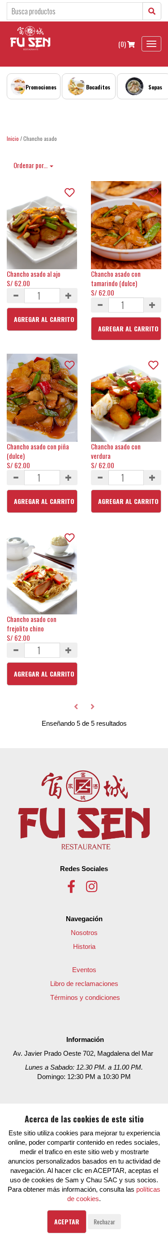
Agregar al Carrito (44, 319)
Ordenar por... (31, 165)
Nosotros (84, 932)
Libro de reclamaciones (84, 983)
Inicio (13, 138)
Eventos (84, 969)
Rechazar (104, 1221)
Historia (84, 946)
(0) (122, 44)
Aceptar (66, 1221)
